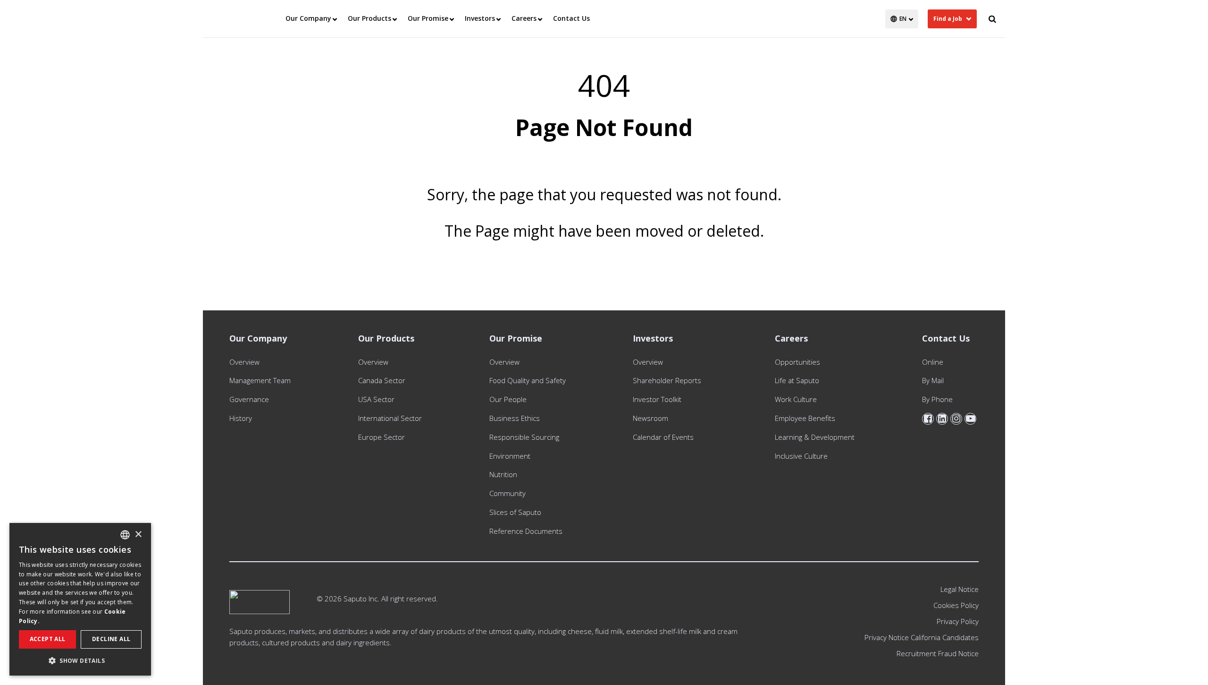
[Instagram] (956, 419)
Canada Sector (381, 380)
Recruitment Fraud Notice (938, 653)
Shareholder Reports (669, 380)
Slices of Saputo (515, 512)
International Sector (390, 418)
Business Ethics (514, 418)
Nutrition (503, 474)
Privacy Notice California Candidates (921, 637)
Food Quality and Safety (527, 380)
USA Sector (376, 399)
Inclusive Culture (801, 456)
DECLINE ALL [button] (111, 639)
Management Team (260, 380)
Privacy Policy (958, 621)
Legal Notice (959, 589)
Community (507, 493)
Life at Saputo (797, 380)
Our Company (308, 18)
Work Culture (796, 399)
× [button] (138, 534)
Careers (524, 18)
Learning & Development (815, 437)
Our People (508, 399)
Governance (249, 399)
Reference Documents (525, 531)
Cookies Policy (956, 605)
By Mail (933, 380)
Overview (244, 362)
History (240, 418)
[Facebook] (928, 419)
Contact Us (571, 18)
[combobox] (125, 534)
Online (932, 362)
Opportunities (797, 362)
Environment (509, 456)
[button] (80, 660)
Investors (480, 18)
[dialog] (80, 599)
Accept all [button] (48, 639)
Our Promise (428, 18)
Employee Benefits (805, 418)
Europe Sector (381, 437)
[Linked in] (942, 419)
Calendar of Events (663, 437)
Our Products (369, 18)
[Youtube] (970, 419)
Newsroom (650, 418)
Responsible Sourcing (524, 437)
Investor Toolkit (657, 399)
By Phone (937, 399)
